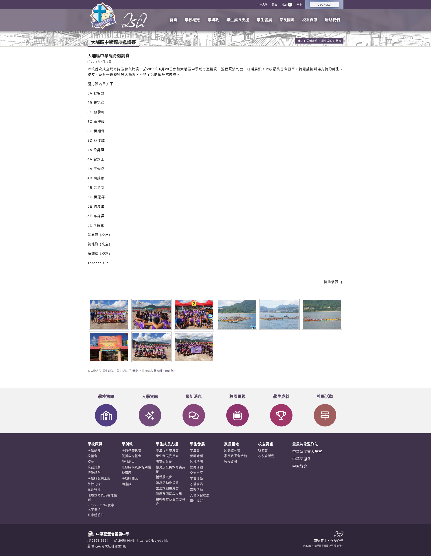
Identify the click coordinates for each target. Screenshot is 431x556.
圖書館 (127, 483)
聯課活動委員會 (167, 482)
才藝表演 (196, 483)
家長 (274, 4)
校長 (91, 461)
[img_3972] (151, 347)
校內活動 (196, 467)
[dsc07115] (108, 314)
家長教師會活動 (235, 455)
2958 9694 (100, 540)
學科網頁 (128, 461)
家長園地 (287, 19)
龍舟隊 (169, 371)
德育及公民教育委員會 (170, 469)
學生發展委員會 (167, 455)
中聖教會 (299, 466)
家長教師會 (232, 450)
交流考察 (196, 472)
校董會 (92, 455)
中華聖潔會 (301, 458)
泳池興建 (94, 489)
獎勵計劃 (196, 455)
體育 (338, 41)
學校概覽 (192, 19)
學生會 (195, 450)
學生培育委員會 (167, 450)
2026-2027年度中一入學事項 (102, 507)
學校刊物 (94, 483)
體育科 (158, 371)
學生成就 (326, 41)
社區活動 (325, 396)
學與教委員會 (131, 450)
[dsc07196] (279, 314)
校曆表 (127, 472)
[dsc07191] (236, 314)
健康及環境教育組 (169, 493)
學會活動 (196, 478)
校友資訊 (309, 19)
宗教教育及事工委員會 (170, 501)
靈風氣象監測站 (305, 443)
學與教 (213, 19)
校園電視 (237, 396)
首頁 (173, 19)
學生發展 (264, 19)
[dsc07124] (151, 314)
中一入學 (262, 4)
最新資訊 (312, 41)
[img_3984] (193, 347)
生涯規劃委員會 (167, 488)
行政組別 (94, 472)
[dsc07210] (321, 314)
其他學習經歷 (200, 495)
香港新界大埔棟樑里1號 (108, 546)
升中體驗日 (96, 514)
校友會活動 (266, 455)
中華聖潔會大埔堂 (307, 451)
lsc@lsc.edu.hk (156, 540)
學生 (299, 4)
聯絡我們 (332, 19)
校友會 (263, 450)
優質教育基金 (131, 455)
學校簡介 (94, 450)
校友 (286, 4)
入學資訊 (150, 396)
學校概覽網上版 (99, 478)
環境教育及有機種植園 (102, 497)
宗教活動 (196, 489)
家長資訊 (230, 461)
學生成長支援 (237, 19)
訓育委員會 (164, 461)
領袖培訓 (196, 461)
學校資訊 (106, 396)
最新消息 (194, 396)
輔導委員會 (164, 477)
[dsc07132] (193, 314)
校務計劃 (94, 467)
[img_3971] (108, 347)
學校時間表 (130, 478)
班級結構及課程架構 (136, 467)
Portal (324, 4)
